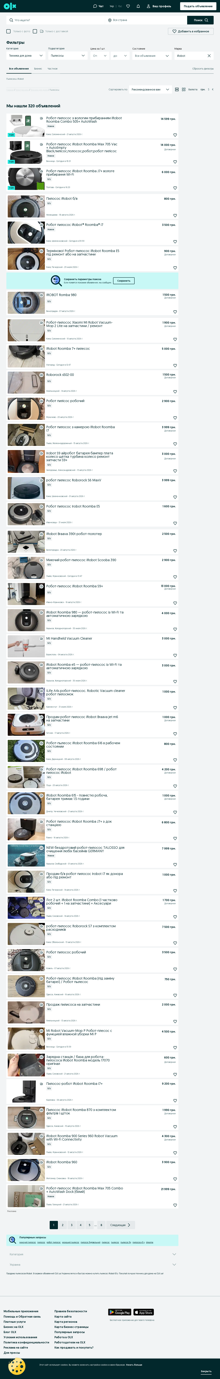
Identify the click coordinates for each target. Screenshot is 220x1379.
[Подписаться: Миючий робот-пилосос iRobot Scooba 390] (175, 577)
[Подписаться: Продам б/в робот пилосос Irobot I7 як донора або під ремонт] (175, 891)
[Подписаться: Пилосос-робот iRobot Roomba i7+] (175, 1101)
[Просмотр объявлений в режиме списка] (177, 89)
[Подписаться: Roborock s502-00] (175, 392)
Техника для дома (39, 90)
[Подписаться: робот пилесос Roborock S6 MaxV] (175, 497)
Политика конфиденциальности (26, 1342)
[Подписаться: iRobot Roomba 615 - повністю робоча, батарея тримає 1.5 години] (175, 812)
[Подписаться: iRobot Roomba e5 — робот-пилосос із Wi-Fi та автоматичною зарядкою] (175, 681)
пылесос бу (125, 1242)
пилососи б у (139, 1242)
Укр (112, 6)
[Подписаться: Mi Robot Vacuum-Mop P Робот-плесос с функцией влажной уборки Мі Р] (175, 1048)
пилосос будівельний (90, 1242)
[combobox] (60, 20)
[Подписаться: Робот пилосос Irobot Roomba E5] (175, 523)
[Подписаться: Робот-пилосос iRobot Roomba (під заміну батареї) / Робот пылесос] (175, 995)
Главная (10, 90)
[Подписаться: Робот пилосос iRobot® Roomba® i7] (175, 242)
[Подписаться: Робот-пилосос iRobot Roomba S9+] (175, 603)
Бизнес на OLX (13, 1327)
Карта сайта (63, 1316)
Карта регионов (65, 1321)
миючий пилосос (27, 1242)
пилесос (106, 1242)
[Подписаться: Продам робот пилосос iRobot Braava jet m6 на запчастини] (175, 734)
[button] (26, 55)
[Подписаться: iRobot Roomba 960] (175, 1179)
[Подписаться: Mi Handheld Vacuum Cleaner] (175, 655)
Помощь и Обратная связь (22, 1316)
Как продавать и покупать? (74, 1347)
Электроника (22, 90)
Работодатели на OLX (69, 1342)
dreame (149, 1242)
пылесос (115, 1242)
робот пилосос (54, 1242)
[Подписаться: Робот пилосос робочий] (175, 969)
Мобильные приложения (21, 1311)
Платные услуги (15, 1321)
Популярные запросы (69, 1332)
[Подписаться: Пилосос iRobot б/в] (175, 216)
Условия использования (20, 1337)
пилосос (41, 1242)
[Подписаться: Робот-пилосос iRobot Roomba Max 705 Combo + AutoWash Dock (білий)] (175, 1205)
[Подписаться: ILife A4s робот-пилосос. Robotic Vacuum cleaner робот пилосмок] (175, 708)
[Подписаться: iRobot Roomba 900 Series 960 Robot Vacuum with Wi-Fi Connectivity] (175, 1153)
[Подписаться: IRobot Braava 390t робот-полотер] (175, 551)
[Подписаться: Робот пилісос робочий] (175, 418)
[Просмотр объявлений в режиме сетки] (184, 89)
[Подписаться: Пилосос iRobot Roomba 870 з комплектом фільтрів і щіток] (175, 1127)
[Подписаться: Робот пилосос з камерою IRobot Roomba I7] (175, 444)
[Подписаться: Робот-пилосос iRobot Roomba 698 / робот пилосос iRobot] (175, 786)
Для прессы (12, 1352)
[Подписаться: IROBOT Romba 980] (175, 312)
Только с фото (21, 31)
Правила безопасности (70, 1311)
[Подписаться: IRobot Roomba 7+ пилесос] (175, 366)
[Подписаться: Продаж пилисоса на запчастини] (175, 1021)
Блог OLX (10, 1332)
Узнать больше (134, 1365)
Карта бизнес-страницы (71, 1327)
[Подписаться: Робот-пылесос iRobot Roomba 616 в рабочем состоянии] (175, 760)
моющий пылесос (70, 1242)
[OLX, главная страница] (10, 6)
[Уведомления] (138, 6)
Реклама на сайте (16, 1347)
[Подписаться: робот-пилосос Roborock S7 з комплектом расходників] (175, 943)
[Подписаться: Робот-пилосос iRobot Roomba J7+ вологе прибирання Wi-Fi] (175, 188)
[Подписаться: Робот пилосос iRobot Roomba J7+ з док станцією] (175, 838)
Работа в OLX (63, 1337)
